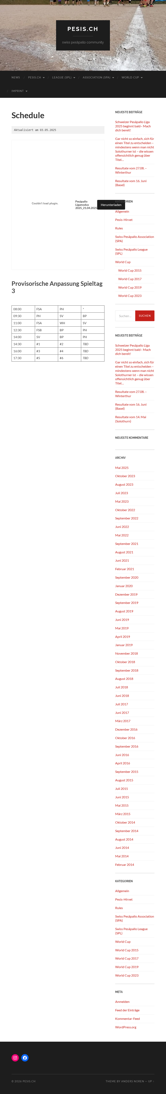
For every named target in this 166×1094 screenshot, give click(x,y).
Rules (119, 228)
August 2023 (124, 484)
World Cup (130, 77)
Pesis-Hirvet (124, 220)
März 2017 (122, 721)
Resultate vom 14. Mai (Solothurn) (130, 419)
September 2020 (126, 577)
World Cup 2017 (130, 279)
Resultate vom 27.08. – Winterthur (131, 170)
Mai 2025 (122, 467)
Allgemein (122, 211)
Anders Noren (132, 1081)
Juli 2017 (121, 704)
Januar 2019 (124, 645)
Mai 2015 (122, 805)
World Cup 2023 (130, 296)
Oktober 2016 (125, 738)
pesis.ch (83, 29)
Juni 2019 (122, 619)
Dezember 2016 (126, 729)
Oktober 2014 (125, 822)
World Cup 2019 (130, 287)
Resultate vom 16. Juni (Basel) (131, 183)
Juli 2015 (121, 788)
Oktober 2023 (125, 476)
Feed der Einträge (127, 1010)
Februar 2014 (124, 864)
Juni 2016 (122, 755)
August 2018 (124, 678)
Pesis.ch (34, 77)
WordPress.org (125, 1027)
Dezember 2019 (126, 594)
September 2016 (126, 746)
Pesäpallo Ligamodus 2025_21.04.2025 (86, 205)
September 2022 (126, 518)
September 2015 (126, 771)
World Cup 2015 (130, 270)
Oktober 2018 (125, 662)
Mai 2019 (122, 628)
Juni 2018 (122, 695)
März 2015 (122, 814)
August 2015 (124, 780)
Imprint (18, 91)
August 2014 (124, 839)
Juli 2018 (121, 687)
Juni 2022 (122, 527)
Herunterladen (111, 205)
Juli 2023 (121, 493)
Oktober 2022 (125, 510)
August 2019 (124, 611)
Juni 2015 (122, 797)
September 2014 (126, 831)
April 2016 (122, 763)
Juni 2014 (122, 847)
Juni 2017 (122, 712)
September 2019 (126, 602)
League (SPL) (62, 77)
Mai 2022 (122, 535)
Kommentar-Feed (127, 1018)
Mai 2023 (122, 501)
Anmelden (122, 1001)
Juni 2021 (122, 560)
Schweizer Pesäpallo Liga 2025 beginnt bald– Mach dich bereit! (133, 126)
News (16, 77)
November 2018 (126, 653)
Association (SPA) (97, 77)
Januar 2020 (124, 586)
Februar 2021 (124, 569)
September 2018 (126, 670)
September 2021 (126, 543)
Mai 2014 (122, 856)
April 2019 (122, 636)
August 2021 (124, 552)
